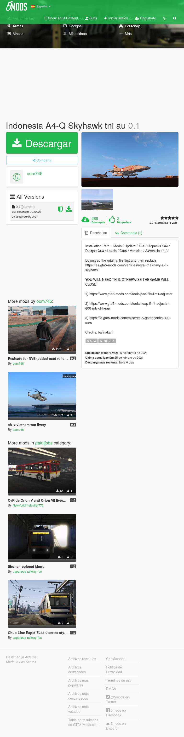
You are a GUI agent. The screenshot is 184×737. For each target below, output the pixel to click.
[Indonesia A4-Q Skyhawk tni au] (129, 159)
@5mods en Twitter (117, 699)
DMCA (111, 688)
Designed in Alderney (22, 657)
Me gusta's (124, 222)
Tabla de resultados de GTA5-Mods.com (83, 722)
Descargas (98, 222)
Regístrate (147, 18)
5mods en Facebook (116, 712)
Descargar (47, 143)
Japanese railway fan (27, 571)
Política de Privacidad (114, 669)
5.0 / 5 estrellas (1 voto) (164, 222)
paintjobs (43, 443)
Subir (92, 18)
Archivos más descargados (78, 696)
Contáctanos (115, 658)
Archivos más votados (78, 709)
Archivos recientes (82, 658)
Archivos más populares (78, 682)
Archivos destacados (77, 669)
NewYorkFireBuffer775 (28, 505)
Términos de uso (119, 680)
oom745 (34, 173)
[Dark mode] (165, 18)
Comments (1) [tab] (130, 232)
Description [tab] (97, 232)
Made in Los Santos (21, 661)
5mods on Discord (116, 726)
